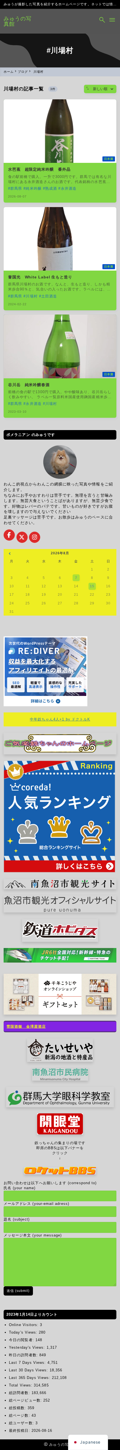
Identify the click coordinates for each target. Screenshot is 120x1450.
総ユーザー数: (22, 1423)
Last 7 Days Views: (28, 1362)
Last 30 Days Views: (29, 1370)
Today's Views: (24, 1332)
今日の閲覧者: (22, 1340)
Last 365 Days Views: (30, 1378)
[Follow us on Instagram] (34, 537)
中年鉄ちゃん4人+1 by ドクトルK (60, 719)
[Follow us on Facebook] (9, 535)
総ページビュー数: (26, 1400)
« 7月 (9, 554)
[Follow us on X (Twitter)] (22, 537)
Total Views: (21, 1385)
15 (92, 586)
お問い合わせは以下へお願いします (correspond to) (50, 1183)
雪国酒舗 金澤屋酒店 (26, 1026)
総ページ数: (20, 1415)
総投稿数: (18, 1408)
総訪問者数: (20, 1393)
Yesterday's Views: (27, 1347)
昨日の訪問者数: (24, 1355)
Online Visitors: (24, 1325)
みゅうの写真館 (18, 21)
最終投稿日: (20, 1430)
